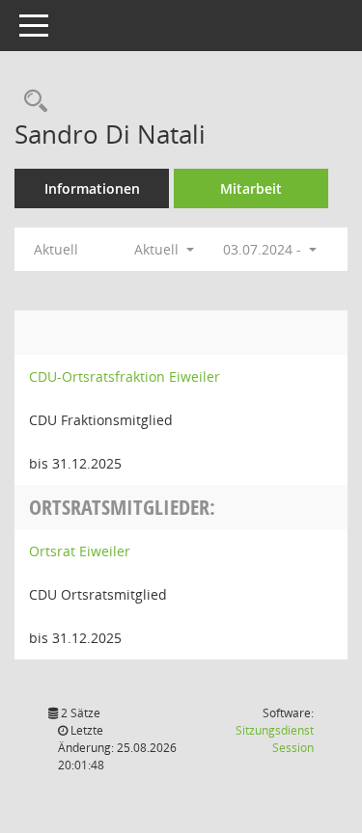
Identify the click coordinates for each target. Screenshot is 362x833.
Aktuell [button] (158, 249)
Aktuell (56, 249)
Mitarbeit (251, 188)
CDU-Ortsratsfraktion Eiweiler (124, 376)
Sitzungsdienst (275, 739)
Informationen (92, 188)
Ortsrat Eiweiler (79, 551)
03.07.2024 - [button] (264, 249)
